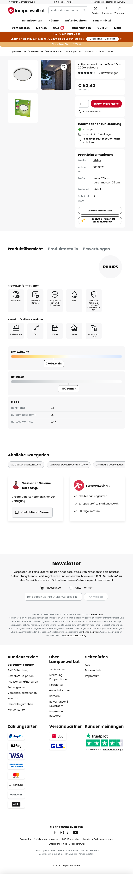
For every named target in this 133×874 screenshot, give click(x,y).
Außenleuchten (36, 51)
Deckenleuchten (54, 51)
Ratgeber (55, 716)
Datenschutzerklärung (75, 635)
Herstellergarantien (20, 704)
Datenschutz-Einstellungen (33, 839)
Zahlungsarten (17, 687)
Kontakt (13, 698)
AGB (88, 665)
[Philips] (110, 266)
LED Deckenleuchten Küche (26, 464)
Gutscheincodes (59, 690)
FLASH (102, 38)
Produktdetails (63, 249)
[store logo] (26, 10)
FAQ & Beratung (18, 670)
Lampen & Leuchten (17, 51)
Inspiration (56, 711)
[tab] (25, 249)
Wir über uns (57, 669)
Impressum (92, 676)
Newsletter (56, 685)
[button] (23, 108)
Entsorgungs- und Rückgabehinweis (67, 843)
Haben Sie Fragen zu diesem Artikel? (102, 220)
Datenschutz (93, 670)
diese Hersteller (96, 614)
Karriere (54, 696)
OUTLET (102, 28)
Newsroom (56, 706)
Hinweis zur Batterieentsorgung (98, 839)
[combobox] (68, 10)
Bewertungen (96, 249)
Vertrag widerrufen (21, 665)
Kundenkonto (16, 710)
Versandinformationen (22, 693)
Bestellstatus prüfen (21, 676)
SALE (56, 28)
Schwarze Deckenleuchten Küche (69, 464)
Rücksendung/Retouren (23, 682)
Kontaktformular (91, 632)
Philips (97, 160)
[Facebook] (57, 832)
